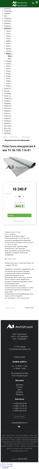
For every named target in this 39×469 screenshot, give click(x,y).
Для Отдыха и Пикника (12, 128)
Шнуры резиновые (13, 73)
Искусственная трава (12, 116)
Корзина (4, 466)
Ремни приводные (13, 86)
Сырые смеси (11, 83)
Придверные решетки (12, 103)
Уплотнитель (11, 78)
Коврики (7, 13)
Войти (3, 464)
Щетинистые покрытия (12, 8)
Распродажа (8, 133)
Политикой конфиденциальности (21, 449)
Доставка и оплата (18, 221)
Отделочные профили (12, 118)
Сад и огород (9, 113)
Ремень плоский (12, 81)
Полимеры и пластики (12, 93)
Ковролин (7, 106)
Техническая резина (12, 28)
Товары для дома (11, 98)
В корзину (10, 215)
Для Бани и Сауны (11, 126)
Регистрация (9, 464)
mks (5, 16)
